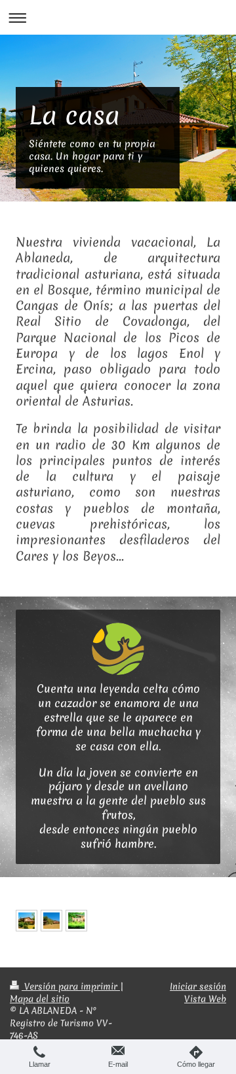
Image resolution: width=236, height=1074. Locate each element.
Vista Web (205, 998)
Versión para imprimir (71, 986)
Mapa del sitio (39, 998)
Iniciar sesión (198, 986)
